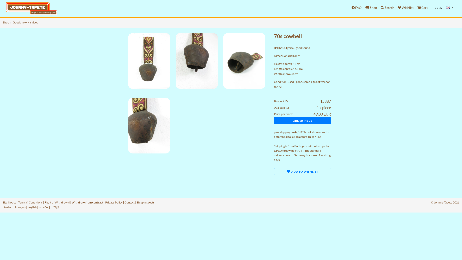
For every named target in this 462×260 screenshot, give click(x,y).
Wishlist (407, 8)
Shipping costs (145, 202)
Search (389, 8)
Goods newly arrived (25, 22)
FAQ (358, 8)
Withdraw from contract (87, 202)
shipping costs (288, 132)
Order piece (303, 120)
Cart (424, 8)
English (32, 207)
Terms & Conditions (30, 202)
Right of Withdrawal (57, 202)
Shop (373, 8)
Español (44, 207)
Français (20, 207)
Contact (130, 202)
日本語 (55, 207)
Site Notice (9, 202)
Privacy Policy (114, 202)
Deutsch (8, 207)
